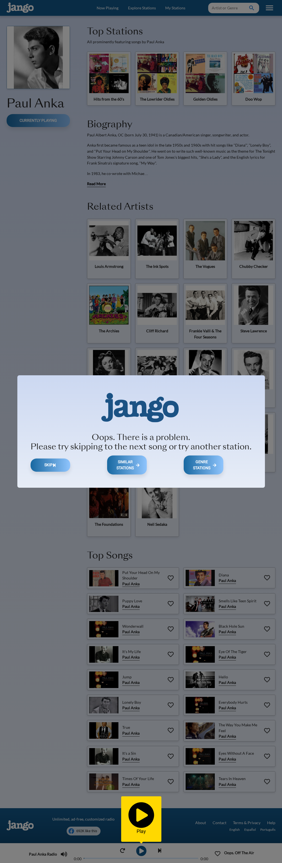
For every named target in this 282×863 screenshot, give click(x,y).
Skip (48, 465)
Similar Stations (125, 465)
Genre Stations (201, 465)
